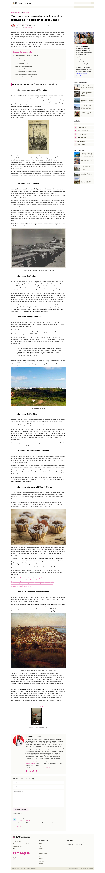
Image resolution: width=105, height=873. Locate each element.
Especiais (19, 7)
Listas (30, 27)
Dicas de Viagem (38, 7)
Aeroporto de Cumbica (22, 68)
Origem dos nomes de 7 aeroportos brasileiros (26, 55)
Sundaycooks (90, 868)
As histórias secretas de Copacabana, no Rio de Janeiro (27, 580)
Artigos (25, 7)
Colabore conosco (17, 848)
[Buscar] (92, 3)
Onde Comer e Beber (38, 761)
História (26, 12)
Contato (41, 858)
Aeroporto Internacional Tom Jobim (26, 58)
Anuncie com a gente (18, 846)
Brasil (20, 27)
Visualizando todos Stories (38, 707)
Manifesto (41, 861)
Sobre (45, 7)
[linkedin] (30, 771)
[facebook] (26, 771)
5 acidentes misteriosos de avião (21, 586)
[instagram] (33, 771)
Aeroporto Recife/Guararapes (24, 66)
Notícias (41, 863)
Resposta (19, 826)
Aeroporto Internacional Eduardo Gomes (27, 74)
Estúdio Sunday (81, 868)
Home (13, 7)
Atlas (30, 7)
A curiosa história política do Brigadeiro (32, 578)
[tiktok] (28, 853)
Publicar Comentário (21, 809)
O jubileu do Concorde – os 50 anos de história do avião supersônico (32, 584)
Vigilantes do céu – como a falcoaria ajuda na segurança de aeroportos (32, 582)
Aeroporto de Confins (22, 63)
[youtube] (17, 853)
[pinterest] (24, 853)
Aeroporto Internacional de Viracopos (26, 71)
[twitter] (37, 771)
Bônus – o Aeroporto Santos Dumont (26, 77)
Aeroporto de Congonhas (23, 60)
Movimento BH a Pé (30, 763)
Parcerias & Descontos (84, 7)
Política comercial (17, 841)
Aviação (27, 27)
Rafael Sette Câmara (23, 24)
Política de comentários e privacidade (22, 843)
